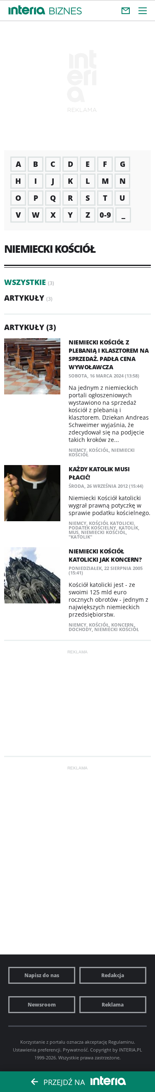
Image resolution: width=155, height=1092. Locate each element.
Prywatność (75, 1050)
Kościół (99, 450)
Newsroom (42, 1004)
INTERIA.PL (130, 1050)
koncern (122, 625)
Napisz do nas (41, 975)
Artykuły (24, 298)
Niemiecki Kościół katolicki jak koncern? (105, 555)
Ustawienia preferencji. (37, 1050)
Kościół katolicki (111, 523)
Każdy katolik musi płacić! (99, 473)
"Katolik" (80, 537)
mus (74, 532)
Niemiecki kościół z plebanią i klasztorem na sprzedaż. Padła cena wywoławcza (108, 354)
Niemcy (77, 450)
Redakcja (112, 975)
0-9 (105, 215)
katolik (128, 528)
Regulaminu (121, 1042)
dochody (80, 629)
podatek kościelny (92, 528)
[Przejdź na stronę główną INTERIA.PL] (26, 10)
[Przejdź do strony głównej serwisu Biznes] (65, 11)
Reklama (113, 1004)
